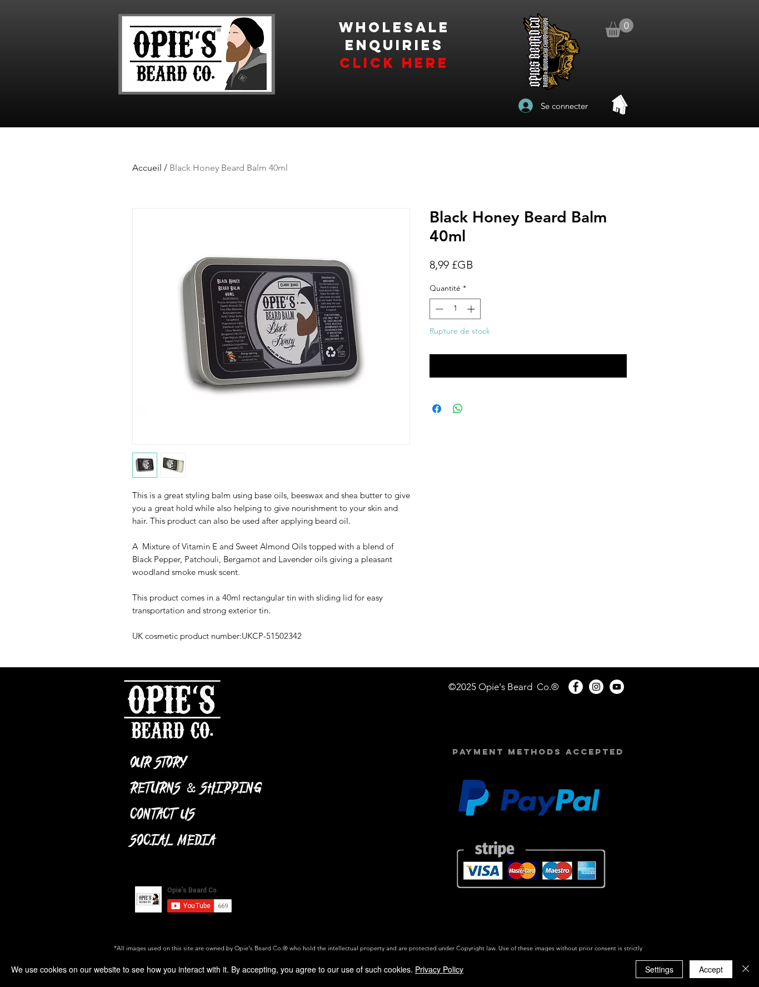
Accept (711, 969)
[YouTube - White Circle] (617, 687)
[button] (619, 27)
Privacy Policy (439, 969)
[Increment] (472, 309)
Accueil (147, 167)
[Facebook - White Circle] (575, 687)
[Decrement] (438, 309)
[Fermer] (745, 969)
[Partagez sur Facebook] (436, 408)
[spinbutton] (455, 309)
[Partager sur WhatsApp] (458, 408)
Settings (659, 969)
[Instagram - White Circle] (596, 687)
